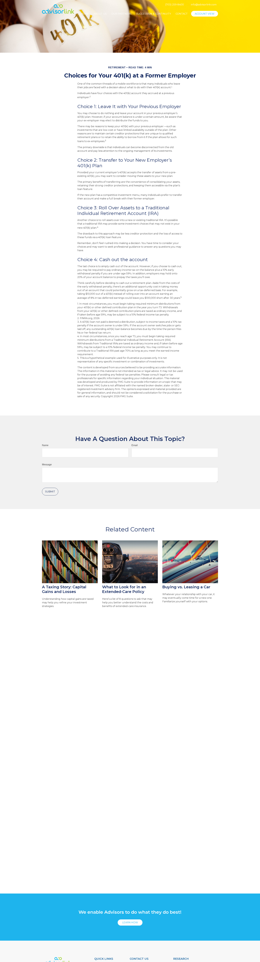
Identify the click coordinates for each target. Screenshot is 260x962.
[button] (85, 13)
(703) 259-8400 (174, 4)
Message (47, 464)
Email (135, 445)
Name (45, 445)
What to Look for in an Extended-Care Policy (124, 589)
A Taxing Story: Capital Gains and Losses (64, 589)
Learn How (130, 922)
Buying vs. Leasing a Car (186, 587)
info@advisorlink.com (204, 4)
